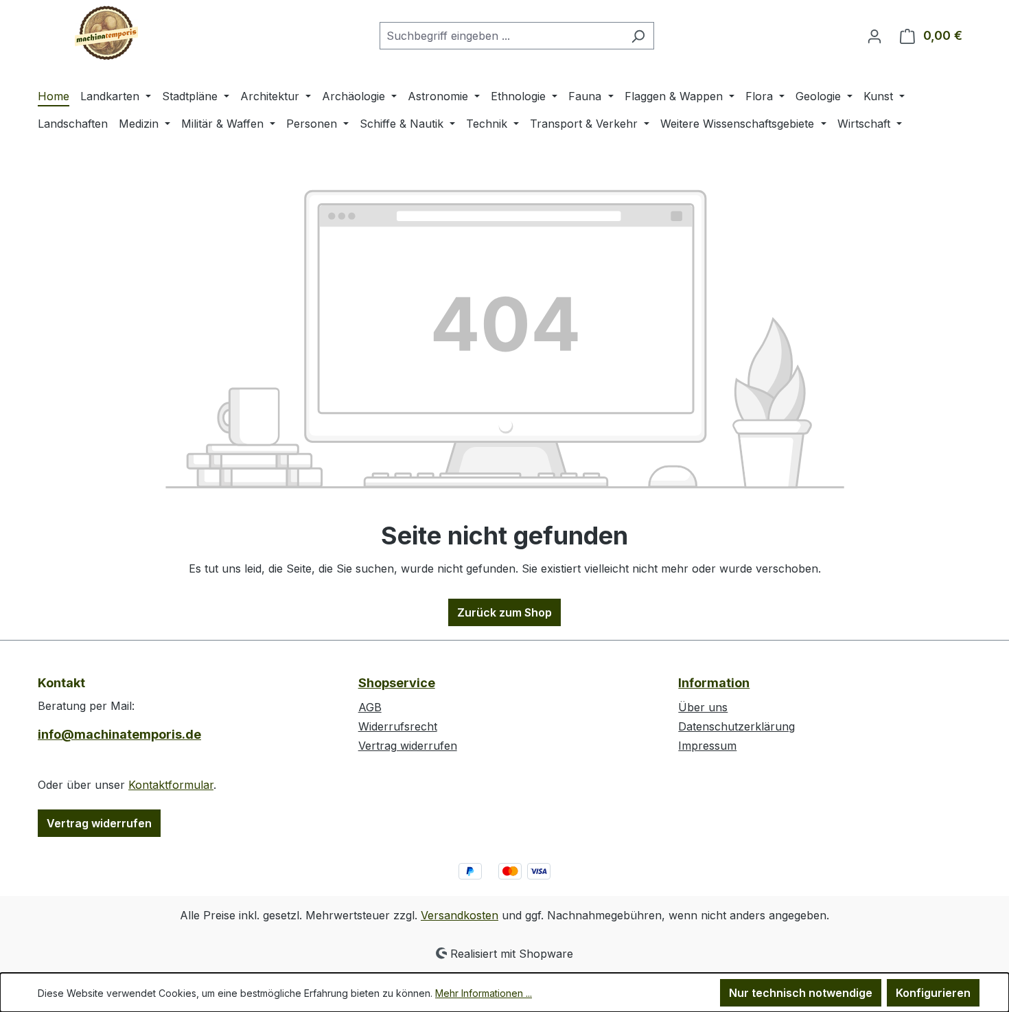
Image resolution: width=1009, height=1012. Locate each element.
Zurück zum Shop (504, 612)
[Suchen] (638, 35)
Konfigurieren (933, 993)
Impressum (707, 745)
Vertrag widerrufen (99, 823)
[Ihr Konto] (874, 35)
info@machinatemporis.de (119, 734)
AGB (370, 707)
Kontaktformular (170, 785)
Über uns (703, 707)
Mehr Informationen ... (483, 993)
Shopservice (396, 683)
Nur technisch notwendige (800, 993)
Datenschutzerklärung (736, 726)
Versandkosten (459, 915)
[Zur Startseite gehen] (106, 32)
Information (714, 683)
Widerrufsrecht (397, 726)
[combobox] (501, 35)
